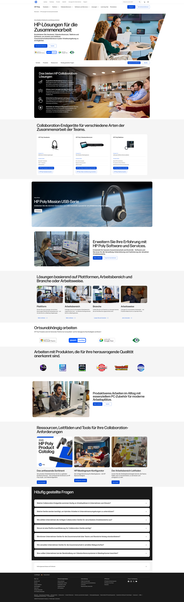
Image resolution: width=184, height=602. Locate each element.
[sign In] (148, 2)
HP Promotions (61, 588)
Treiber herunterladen (85, 581)
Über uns (36, 578)
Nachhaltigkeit (37, 586)
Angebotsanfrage (61, 586)
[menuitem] (45, 2)
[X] (133, 581)
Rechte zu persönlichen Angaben (81, 595)
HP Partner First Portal (109, 582)
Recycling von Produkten (44, 595)
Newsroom (36, 588)
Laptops (45, 2)
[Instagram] (131, 581)
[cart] (144, 2)
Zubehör (64, 2)
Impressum (135, 595)
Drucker (58, 2)
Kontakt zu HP (37, 581)
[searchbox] (130, 2)
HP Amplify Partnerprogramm (110, 581)
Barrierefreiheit (54, 595)
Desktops (52, 2)
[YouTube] (136, 581)
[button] (46, 7)
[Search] (140, 2)
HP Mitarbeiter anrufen (62, 582)
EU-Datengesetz (51, 596)
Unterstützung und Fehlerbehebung (88, 582)
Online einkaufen (61, 581)
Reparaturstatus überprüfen (86, 586)
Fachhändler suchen (62, 584)
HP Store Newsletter (38, 589)
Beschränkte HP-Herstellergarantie (108, 595)
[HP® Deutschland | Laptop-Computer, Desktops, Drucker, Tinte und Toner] (36, 2)
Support (85, 2)
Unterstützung (84, 578)
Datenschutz (61, 595)
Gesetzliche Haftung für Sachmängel (124, 595)
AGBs (140, 595)
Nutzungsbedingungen (94, 595)
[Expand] (146, 503)
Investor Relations (38, 584)
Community (83, 584)
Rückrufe (36, 595)
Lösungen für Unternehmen (74, 2)
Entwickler (106, 584)
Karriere (35, 582)
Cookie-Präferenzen (69, 595)
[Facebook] (128, 581)
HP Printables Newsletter (39, 591)
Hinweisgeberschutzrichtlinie (40, 596)
